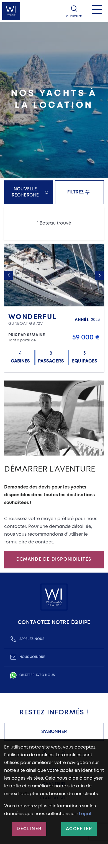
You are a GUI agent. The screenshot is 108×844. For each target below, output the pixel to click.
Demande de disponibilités (54, 559)
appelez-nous (31, 639)
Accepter (79, 829)
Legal (85, 814)
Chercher (74, 16)
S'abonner (54, 732)
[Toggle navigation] (97, 11)
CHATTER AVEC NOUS (37, 675)
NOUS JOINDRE (32, 657)
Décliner (29, 829)
